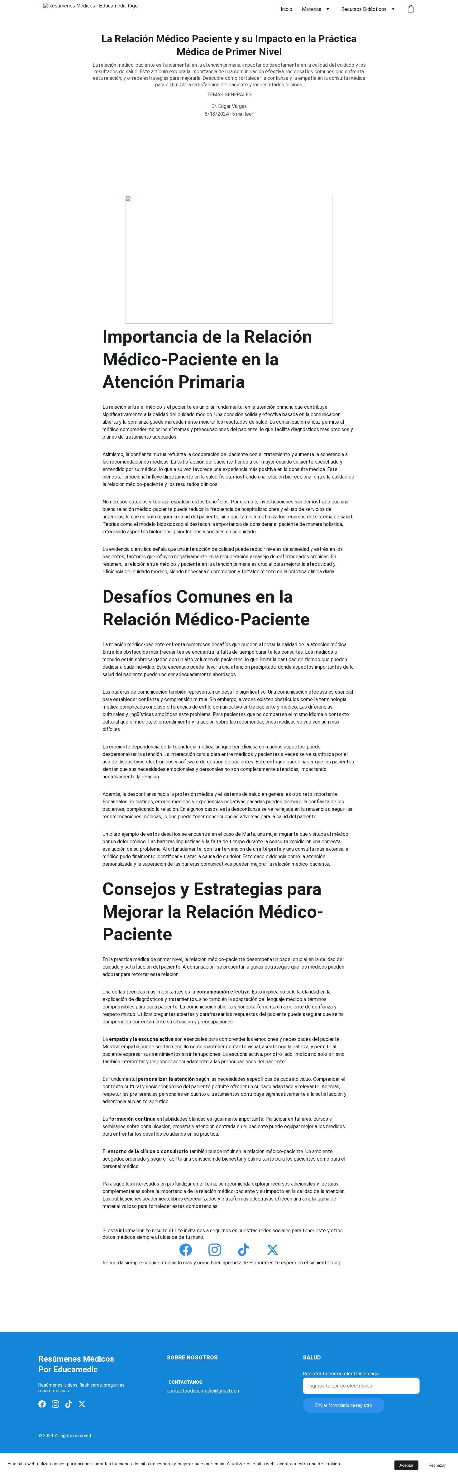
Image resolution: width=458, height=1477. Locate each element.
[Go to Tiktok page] (243, 1250)
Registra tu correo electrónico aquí (341, 1374)
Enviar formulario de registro (343, 1405)
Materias (311, 9)
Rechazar (437, 1465)
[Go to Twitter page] (272, 1250)
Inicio (286, 9)
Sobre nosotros (192, 1357)
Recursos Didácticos (364, 9)
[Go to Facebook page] (185, 1250)
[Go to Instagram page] (214, 1250)
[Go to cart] (411, 9)
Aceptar (406, 1465)
